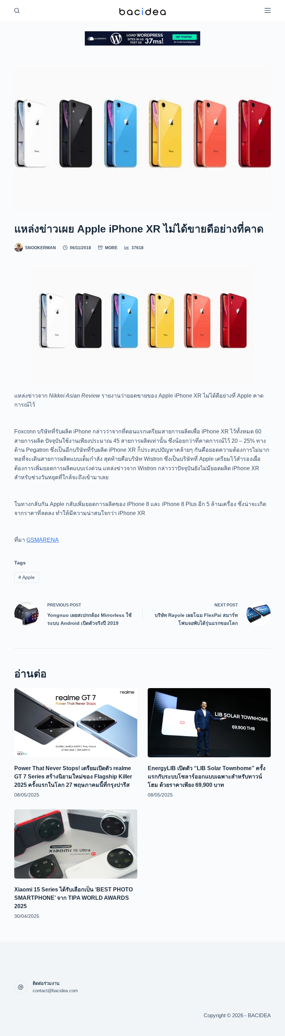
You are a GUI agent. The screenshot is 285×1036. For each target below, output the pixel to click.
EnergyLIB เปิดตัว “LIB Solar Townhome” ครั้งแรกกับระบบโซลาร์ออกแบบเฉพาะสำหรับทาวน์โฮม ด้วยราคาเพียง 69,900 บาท (207, 776)
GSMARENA (42, 540)
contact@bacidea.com (55, 990)
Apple (26, 577)
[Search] (16, 10)
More (111, 247)
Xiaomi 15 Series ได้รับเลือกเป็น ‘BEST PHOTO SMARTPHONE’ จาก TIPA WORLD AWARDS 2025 (73, 898)
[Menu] (267, 10)
